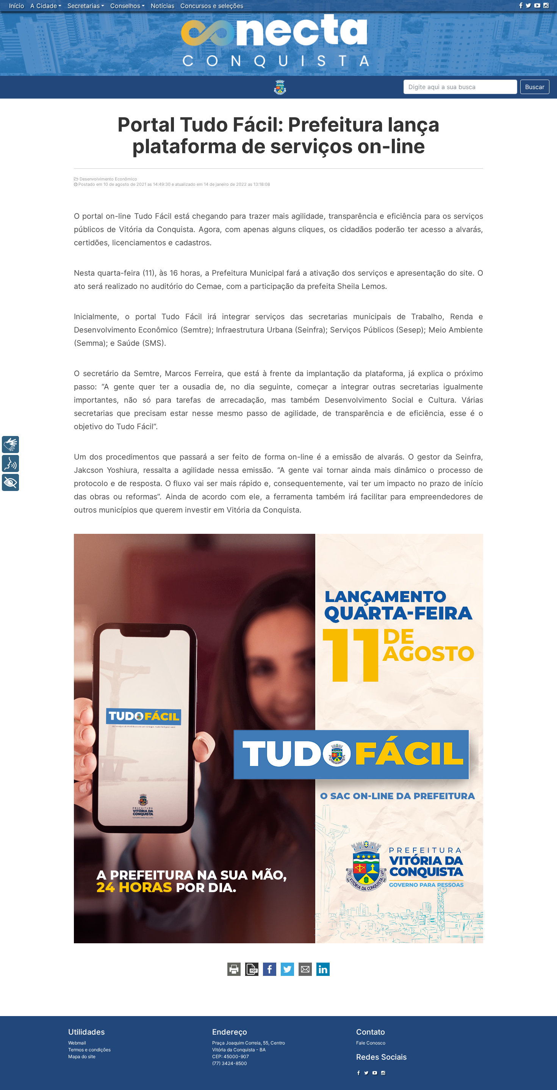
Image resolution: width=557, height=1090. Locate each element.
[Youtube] (537, 5)
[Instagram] (546, 5)
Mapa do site (81, 1056)
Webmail (77, 1043)
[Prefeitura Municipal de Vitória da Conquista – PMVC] (280, 87)
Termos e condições (89, 1049)
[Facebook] (521, 5)
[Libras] (10, 444)
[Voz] (10, 463)
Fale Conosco (370, 1043)
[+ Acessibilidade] (10, 482)
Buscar (534, 87)
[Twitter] (528, 5)
